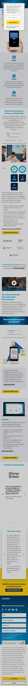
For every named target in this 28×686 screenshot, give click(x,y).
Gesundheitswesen (17, 133)
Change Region (13, 22)
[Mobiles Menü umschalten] (25, 4)
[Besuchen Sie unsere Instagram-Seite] (3, 610)
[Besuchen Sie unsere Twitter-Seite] (6, 610)
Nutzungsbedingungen (7, 637)
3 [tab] (16, 522)
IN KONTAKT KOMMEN (10, 458)
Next (24, 494)
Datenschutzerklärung (7, 638)
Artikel (11, 498)
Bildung (8, 133)
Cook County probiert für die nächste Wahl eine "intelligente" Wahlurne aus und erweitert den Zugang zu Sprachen (13, 490)
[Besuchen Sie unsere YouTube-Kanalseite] (13, 610)
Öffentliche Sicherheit (11, 140)
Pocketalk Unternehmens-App (14, 334)
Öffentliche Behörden (14, 136)
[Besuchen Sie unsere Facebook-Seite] (10, 610)
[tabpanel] (14, 484)
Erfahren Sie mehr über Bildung (11, 229)
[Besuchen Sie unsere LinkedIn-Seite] (16, 610)
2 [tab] (14, 522)
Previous (4, 494)
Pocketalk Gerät (11, 330)
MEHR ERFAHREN (19, 268)
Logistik (20, 140)
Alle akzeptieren (14, 678)
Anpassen (14, 683)
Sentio (18, 330)
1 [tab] (11, 522)
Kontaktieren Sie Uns (10, 232)
